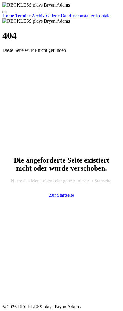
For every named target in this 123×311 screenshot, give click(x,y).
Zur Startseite (61, 195)
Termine (23, 15)
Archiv (38, 15)
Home (8, 15)
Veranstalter (83, 15)
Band (66, 15)
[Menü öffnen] (4, 12)
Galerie (53, 15)
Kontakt (103, 15)
